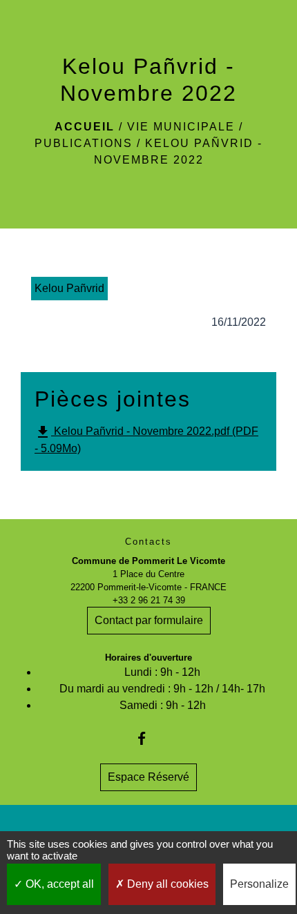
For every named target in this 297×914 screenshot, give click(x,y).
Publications (84, 143)
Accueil (85, 127)
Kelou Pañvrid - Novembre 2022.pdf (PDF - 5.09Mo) (146, 439)
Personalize (259, 884)
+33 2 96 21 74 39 (149, 600)
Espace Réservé (148, 777)
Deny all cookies (166, 884)
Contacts (148, 541)
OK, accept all (58, 884)
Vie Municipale (181, 127)
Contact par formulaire (149, 620)
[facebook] (148, 738)
